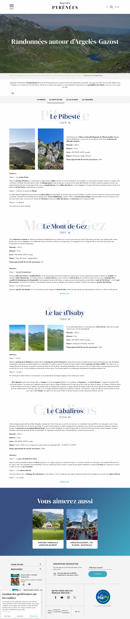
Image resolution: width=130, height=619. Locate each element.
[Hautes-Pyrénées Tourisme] (65, 5)
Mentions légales (50, 612)
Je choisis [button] (20, 616)
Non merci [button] (7, 616)
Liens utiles (17, 564)
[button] (111, 7)
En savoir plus (6, 612)
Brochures (16, 569)
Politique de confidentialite (57, 611)
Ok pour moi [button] (34, 616)
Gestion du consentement (65, 612)
